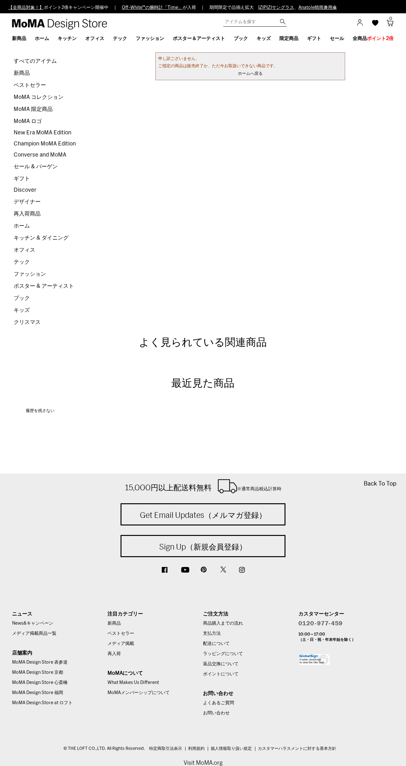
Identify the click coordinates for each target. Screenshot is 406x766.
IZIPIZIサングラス (276, 7)
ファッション (30, 274)
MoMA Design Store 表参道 (40, 662)
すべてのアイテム (35, 61)
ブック (22, 298)
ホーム (22, 226)
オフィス (24, 250)
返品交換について (221, 664)
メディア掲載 (121, 643)
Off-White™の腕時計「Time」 (152, 7)
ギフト (22, 178)
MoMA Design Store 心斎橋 (40, 682)
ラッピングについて (223, 654)
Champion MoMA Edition (45, 143)
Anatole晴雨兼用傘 (317, 7)
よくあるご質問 (218, 703)
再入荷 (114, 654)
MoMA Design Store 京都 (37, 672)
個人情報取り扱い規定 (231, 749)
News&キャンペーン (32, 623)
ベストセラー (30, 85)
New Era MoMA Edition (42, 132)
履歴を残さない (40, 411)
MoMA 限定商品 (33, 109)
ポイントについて (221, 674)
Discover (25, 190)
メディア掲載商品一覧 (34, 633)
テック (22, 262)
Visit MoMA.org (203, 762)
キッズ (22, 310)
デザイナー (27, 201)
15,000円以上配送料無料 (203, 487)
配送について (216, 643)
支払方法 (212, 633)
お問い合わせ (216, 713)
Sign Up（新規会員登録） (203, 546)
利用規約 (196, 749)
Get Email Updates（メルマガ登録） (203, 515)
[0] (388, 25)
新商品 (22, 73)
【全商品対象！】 (26, 7)
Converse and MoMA (40, 155)
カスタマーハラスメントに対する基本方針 (297, 749)
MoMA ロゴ (28, 121)
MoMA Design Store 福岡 (37, 693)
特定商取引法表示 (165, 749)
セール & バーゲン (36, 166)
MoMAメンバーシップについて (139, 693)
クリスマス (27, 322)
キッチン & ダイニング (41, 238)
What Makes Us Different (133, 682)
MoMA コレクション (38, 97)
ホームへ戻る (250, 74)
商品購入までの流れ (223, 623)
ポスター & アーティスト (44, 286)
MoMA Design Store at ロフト (42, 703)
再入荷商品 (27, 213)
